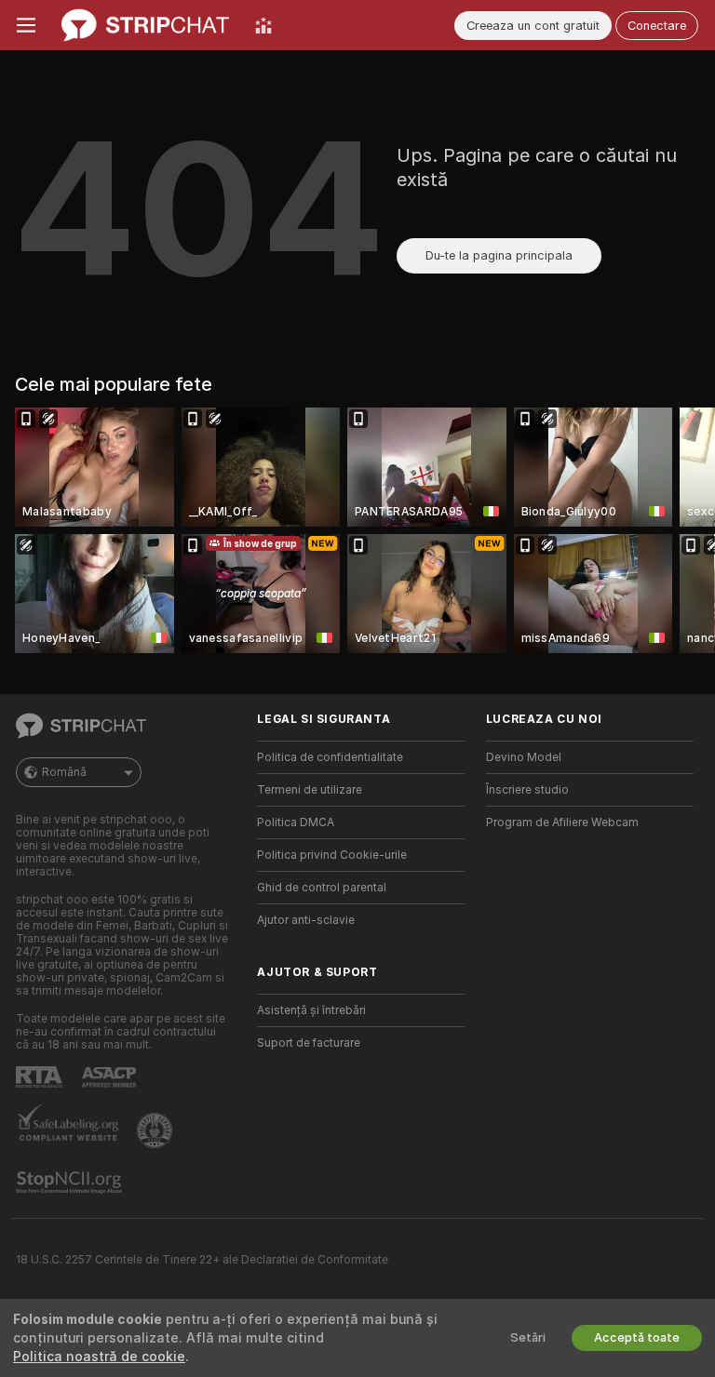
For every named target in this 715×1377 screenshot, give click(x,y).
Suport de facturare (308, 1042)
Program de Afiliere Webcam (562, 822)
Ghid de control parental (321, 887)
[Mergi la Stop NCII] (71, 1182)
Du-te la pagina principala (499, 255)
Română (64, 772)
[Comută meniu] (26, 25)
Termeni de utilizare (309, 789)
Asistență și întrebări (311, 1010)
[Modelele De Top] (263, 25)
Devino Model (523, 757)
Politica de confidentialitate (330, 757)
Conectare (656, 26)
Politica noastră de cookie (99, 1356)
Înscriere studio (527, 789)
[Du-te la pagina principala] (145, 25)
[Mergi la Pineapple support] (156, 1130)
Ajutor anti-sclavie (306, 920)
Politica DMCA (295, 822)
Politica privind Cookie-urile (332, 855)
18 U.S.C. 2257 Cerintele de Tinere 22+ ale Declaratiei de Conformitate (202, 1259)
